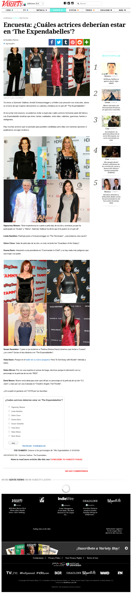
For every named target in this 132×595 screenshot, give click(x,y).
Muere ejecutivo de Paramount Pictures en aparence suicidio (111, 108)
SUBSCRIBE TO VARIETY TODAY (66, 459)
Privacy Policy (54, 558)
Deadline (73, 572)
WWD (103, 572)
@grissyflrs (10, 44)
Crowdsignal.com (39, 446)
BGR (57, 572)
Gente (16, 18)
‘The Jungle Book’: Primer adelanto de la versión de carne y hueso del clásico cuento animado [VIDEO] (111, 167)
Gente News (16, 479)
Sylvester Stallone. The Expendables (32, 455)
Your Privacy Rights (73, 558)
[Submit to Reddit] (79, 42)
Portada (7, 18)
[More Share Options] (86, 42)
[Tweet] (59, 42)
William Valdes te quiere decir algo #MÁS (111, 81)
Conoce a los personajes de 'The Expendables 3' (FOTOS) (54, 450)
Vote (13, 443)
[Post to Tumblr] (66, 42)
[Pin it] (72, 42)
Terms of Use (92, 558)
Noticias (24, 18)
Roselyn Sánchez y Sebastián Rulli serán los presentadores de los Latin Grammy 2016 (111, 199)
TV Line (12, 572)
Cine (107, 129)
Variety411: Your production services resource (66, 587)
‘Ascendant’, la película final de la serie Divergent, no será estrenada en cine (111, 136)
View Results (27, 446)
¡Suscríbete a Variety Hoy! (98, 548)
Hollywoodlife (89, 572)
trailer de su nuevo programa (38, 360)
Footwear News (119, 572)
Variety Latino (14, 4)
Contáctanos (38, 558)
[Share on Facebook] (52, 42)
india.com (43, 572)
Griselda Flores (10, 40)
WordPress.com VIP (70, 582)
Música (107, 76)
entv (27, 572)
